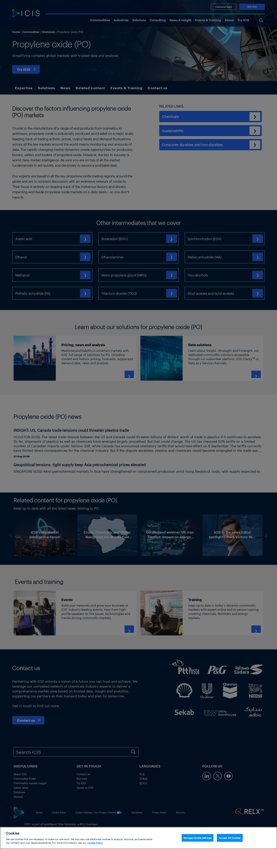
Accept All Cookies (229, 837)
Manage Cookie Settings (198, 837)
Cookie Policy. (95, 842)
